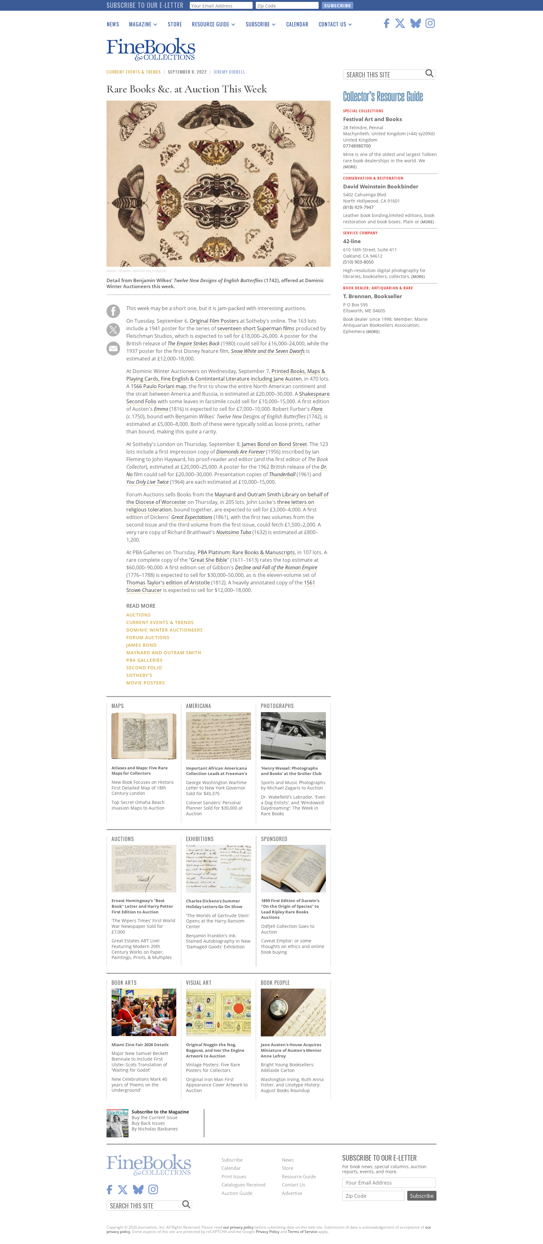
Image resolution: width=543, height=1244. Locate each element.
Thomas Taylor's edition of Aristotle (168, 582)
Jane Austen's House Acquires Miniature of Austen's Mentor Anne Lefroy (291, 1050)
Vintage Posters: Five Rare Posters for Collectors (213, 1067)
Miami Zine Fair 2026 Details (140, 1044)
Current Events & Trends (134, 71)
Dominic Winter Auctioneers (164, 630)
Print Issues (234, 1176)
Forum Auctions (148, 637)
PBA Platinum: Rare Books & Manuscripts (246, 552)
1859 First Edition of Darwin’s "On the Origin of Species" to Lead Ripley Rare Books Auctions (290, 909)
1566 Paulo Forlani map (158, 386)
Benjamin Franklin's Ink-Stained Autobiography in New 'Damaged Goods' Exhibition (218, 941)
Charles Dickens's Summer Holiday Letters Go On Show (214, 903)
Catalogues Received (244, 1184)
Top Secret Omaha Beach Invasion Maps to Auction (138, 805)
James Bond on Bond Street (274, 444)
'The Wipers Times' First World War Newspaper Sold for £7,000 (143, 926)
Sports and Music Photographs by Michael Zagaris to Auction (293, 785)
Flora (316, 408)
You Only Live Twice (147, 481)
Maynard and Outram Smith (163, 652)
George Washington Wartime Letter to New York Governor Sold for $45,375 (216, 787)
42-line (352, 241)
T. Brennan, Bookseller (372, 296)
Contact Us (330, 25)
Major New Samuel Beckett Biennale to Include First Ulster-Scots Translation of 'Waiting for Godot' (140, 1061)
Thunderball (282, 474)
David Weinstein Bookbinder (381, 186)
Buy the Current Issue (155, 1117)
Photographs (277, 706)
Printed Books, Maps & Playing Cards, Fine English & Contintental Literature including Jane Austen (225, 375)
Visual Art (199, 982)
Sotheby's (139, 675)
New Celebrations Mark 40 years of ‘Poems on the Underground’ (139, 1084)
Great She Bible (209, 559)
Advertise (292, 1193)
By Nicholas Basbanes (155, 1129)
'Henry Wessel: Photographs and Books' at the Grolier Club (291, 771)
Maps (118, 706)
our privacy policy (238, 1227)
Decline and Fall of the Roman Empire (276, 567)
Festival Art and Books (372, 119)
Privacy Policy (267, 1231)
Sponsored (274, 839)
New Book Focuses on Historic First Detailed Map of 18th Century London (143, 787)
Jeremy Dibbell (229, 71)
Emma (161, 408)
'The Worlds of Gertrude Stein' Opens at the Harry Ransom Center (218, 920)
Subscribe (255, 25)
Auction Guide (237, 1193)
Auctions (138, 615)
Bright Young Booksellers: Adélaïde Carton (288, 1067)
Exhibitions (200, 839)
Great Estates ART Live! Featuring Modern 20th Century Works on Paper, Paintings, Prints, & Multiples (142, 949)
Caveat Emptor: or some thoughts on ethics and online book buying (292, 946)
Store (175, 24)
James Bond (141, 645)
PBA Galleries (144, 660)
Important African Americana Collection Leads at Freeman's (216, 771)
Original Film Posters (214, 320)
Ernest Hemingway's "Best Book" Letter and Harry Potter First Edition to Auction (142, 906)
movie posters (145, 683)
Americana (198, 706)
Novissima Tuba (233, 532)
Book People (275, 982)
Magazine (137, 25)
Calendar (297, 24)
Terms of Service (302, 1231)
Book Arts (124, 982)
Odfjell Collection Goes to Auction (287, 929)
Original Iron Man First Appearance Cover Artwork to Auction (217, 1084)
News (113, 24)
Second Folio (144, 668)
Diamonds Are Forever (240, 451)
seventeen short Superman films (255, 328)
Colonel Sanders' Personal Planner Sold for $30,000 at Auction (214, 808)
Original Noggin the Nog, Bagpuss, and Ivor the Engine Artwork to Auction (215, 1050)
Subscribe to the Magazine (160, 1112)
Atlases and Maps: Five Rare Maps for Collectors (140, 770)
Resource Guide (208, 25)
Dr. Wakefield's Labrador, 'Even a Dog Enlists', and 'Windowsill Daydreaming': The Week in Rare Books (293, 805)
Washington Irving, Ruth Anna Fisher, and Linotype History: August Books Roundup (292, 1084)
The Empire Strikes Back (193, 343)
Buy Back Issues (148, 1123)
